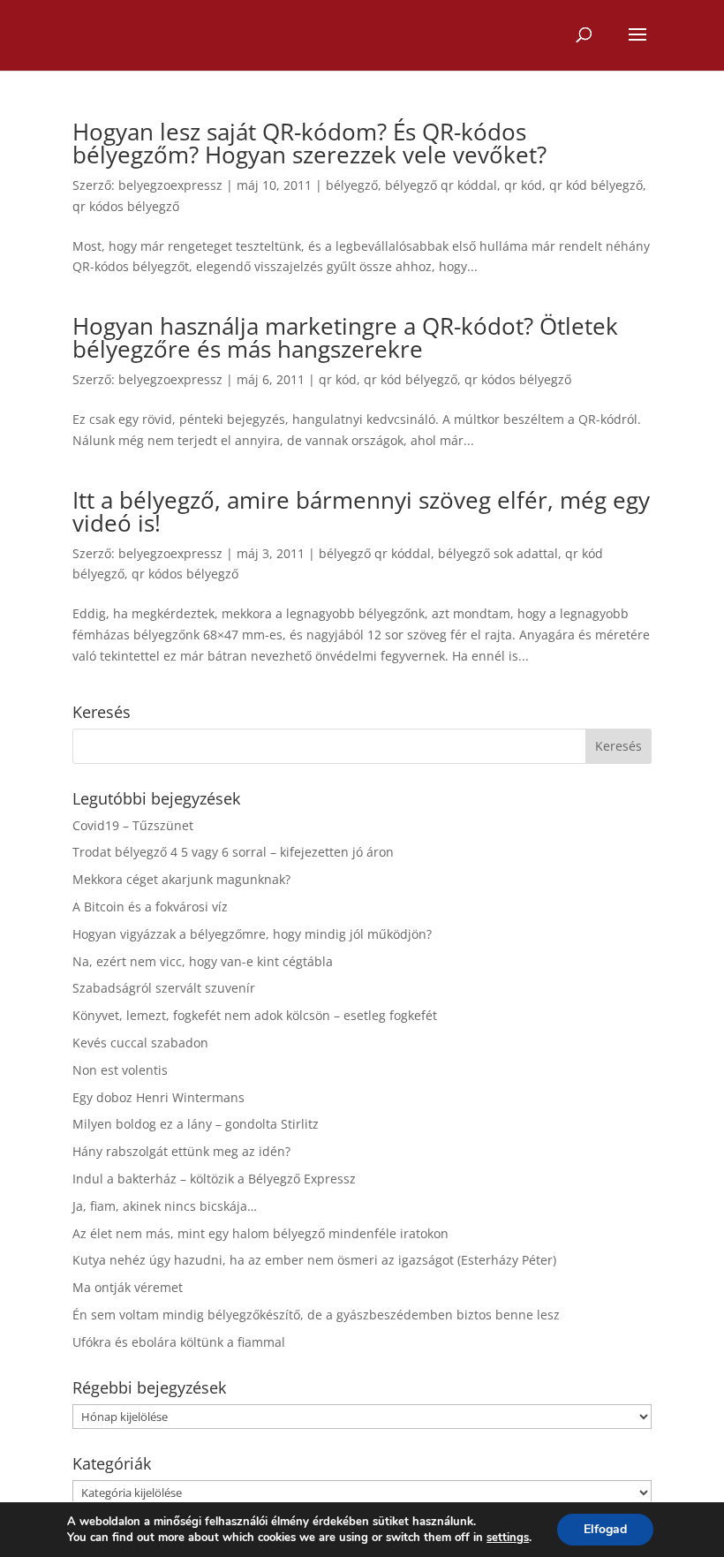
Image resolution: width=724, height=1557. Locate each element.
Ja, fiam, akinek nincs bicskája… (164, 1206)
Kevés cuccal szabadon (140, 1042)
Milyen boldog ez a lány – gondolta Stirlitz (195, 1123)
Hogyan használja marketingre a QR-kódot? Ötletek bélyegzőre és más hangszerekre (345, 337)
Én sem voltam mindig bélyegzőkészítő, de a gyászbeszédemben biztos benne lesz (316, 1314)
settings (507, 1538)
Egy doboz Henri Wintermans (158, 1097)
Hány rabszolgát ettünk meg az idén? (181, 1151)
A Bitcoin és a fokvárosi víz (150, 906)
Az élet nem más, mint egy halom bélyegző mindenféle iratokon (260, 1233)
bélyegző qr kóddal (441, 185)
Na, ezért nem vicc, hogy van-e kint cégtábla (202, 961)
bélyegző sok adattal (498, 553)
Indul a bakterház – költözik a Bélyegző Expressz (214, 1178)
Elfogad (605, 1529)
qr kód (523, 185)
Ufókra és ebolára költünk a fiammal (178, 1342)
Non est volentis (120, 1070)
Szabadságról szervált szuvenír (163, 987)
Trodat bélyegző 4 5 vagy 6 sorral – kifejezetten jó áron (233, 851)
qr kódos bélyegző (125, 206)
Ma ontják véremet (127, 1287)
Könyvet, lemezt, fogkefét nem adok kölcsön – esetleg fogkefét (254, 1015)
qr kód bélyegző (596, 185)
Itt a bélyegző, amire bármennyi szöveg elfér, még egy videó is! (361, 511)
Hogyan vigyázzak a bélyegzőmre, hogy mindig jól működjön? (252, 934)
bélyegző (352, 185)
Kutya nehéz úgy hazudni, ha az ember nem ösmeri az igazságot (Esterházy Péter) (314, 1259)
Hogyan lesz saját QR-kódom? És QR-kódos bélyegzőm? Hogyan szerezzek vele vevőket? (309, 143)
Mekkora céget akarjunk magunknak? (181, 879)
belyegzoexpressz (170, 185)
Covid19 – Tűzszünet (132, 825)
